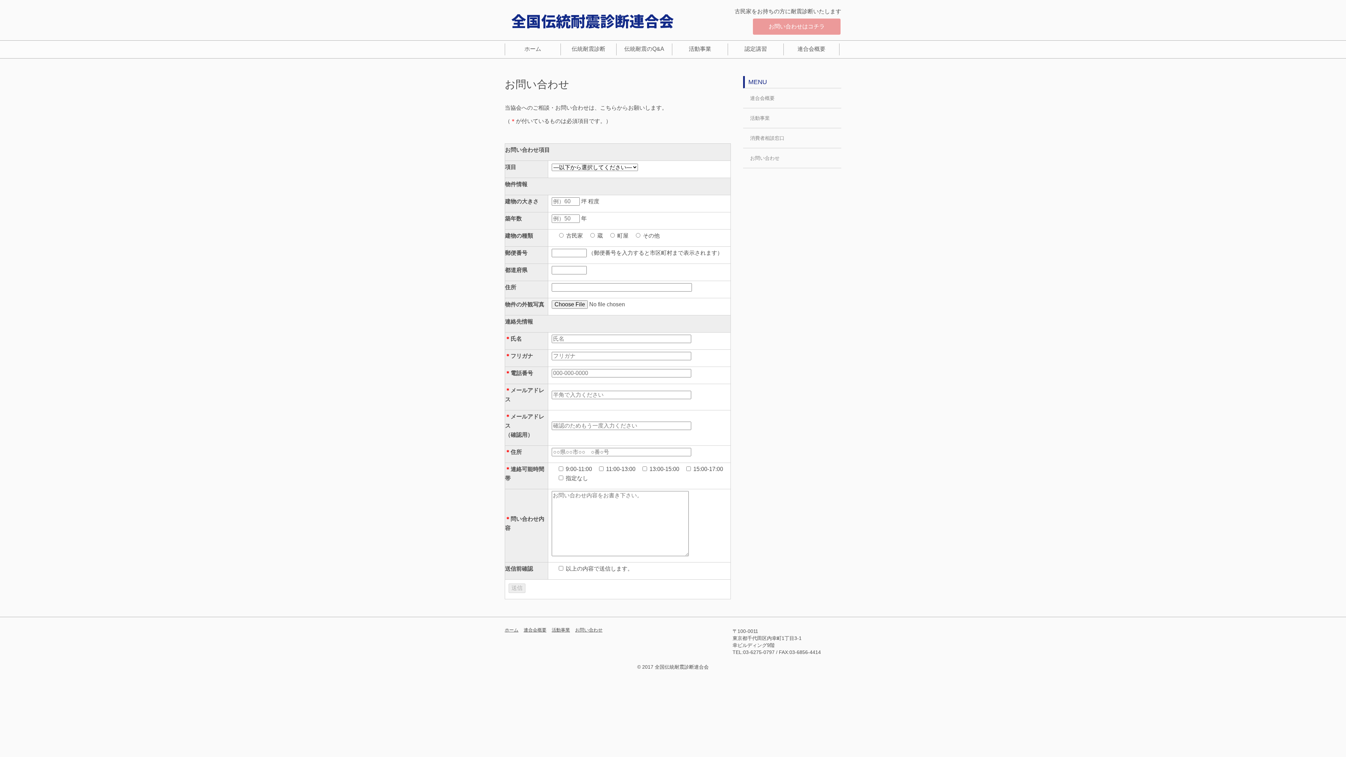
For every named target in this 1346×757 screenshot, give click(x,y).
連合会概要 (811, 49)
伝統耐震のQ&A (644, 49)
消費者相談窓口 (767, 138)
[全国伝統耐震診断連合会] (592, 20)
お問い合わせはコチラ (797, 26)
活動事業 (700, 49)
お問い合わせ (765, 158)
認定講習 (756, 49)
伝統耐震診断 (588, 49)
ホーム (532, 49)
